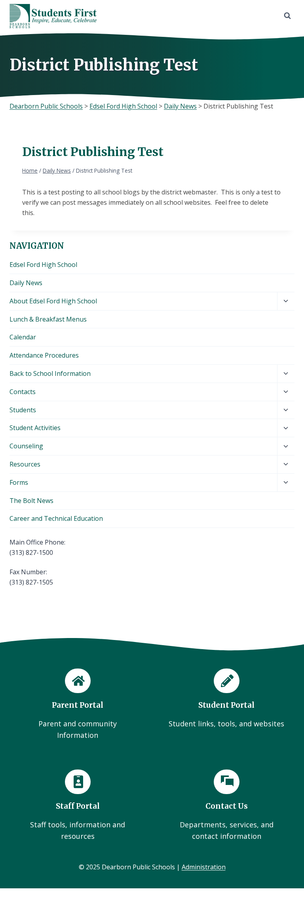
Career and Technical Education (56, 518)
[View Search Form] (287, 16)
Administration (204, 867)
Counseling (26, 446)
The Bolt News (31, 500)
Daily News (26, 282)
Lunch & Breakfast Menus (48, 319)
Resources (25, 464)
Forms (19, 482)
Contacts (23, 391)
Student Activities (35, 427)
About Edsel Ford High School (53, 301)
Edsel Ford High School (43, 264)
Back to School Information (50, 373)
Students (23, 410)
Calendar (23, 337)
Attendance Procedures (44, 355)
